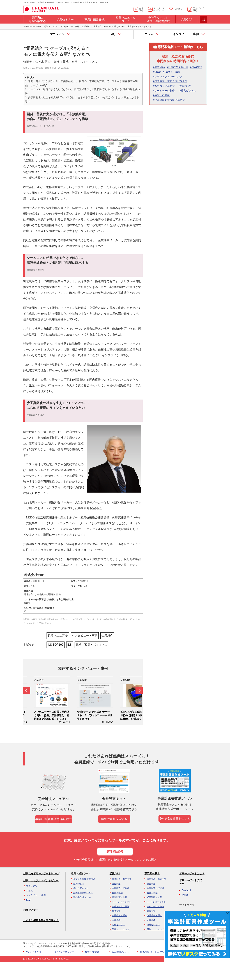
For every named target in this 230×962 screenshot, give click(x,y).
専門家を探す (152, 873)
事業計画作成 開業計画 (84, 879)
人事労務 (116, 920)
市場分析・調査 (119, 915)
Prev (26, 690)
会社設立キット (80, 888)
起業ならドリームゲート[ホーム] (41, 873)
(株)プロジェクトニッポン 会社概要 (157, 952)
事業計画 (41, 819)
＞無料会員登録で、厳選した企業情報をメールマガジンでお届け (115, 859)
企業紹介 (86, 26)
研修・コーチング (120, 929)
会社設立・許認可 (120, 888)
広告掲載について (120, 952)
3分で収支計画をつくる (175, 818)
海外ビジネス (118, 924)
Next (139, 690)
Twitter (185, 895)
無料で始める (115, 851)
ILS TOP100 (55, 644)
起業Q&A (115, 873)
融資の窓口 (78, 883)
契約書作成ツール (82, 897)
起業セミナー (30, 909)
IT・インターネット (121, 902)
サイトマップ (186, 904)
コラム (29, 890)
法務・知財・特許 (120, 906)
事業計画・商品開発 (121, 879)
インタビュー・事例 (70, 26)
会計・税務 (117, 892)
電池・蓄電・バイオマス (91, 644)
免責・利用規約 (92, 952)
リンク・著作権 (33, 952)
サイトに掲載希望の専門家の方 (41, 920)
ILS (69, 644)
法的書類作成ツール (83, 892)
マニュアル (31, 886)
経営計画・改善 (119, 897)
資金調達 (53, 819)
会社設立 (66, 819)
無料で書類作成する (114, 818)
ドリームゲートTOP (32, 26)
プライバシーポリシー (63, 952)
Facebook (186, 890)
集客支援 (116, 911)
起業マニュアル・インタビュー (41, 880)
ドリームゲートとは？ (191, 873)
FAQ (28, 900)
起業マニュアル (51, 26)
